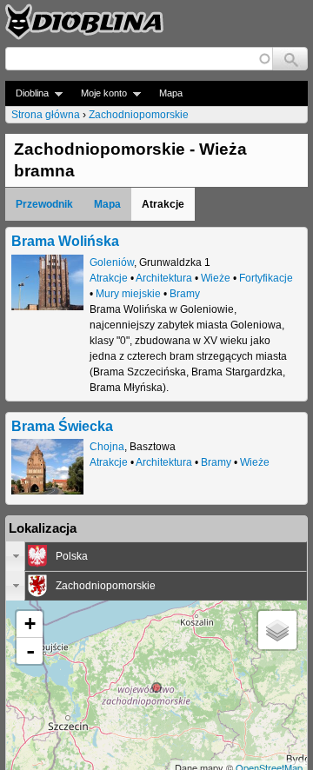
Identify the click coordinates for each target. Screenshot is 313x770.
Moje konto (98, 93)
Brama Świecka (62, 426)
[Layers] (277, 630)
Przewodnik (44, 204)
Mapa (171, 93)
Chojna (107, 447)
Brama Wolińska (65, 241)
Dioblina (27, 93)
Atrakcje (109, 278)
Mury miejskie (128, 294)
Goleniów (112, 262)
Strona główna (45, 115)
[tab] (156, 556)
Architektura (164, 278)
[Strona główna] (84, 21)
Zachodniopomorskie (139, 115)
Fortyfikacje (266, 278)
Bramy (185, 294)
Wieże (215, 278)
